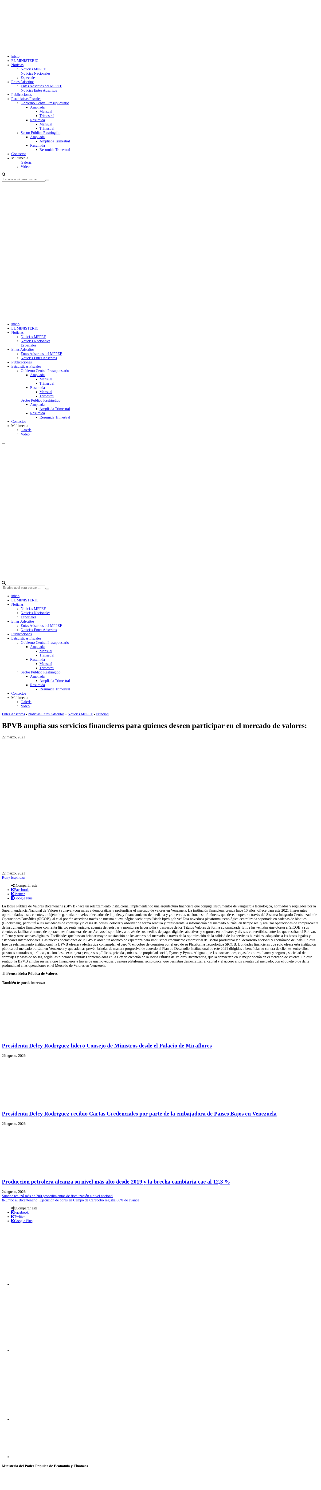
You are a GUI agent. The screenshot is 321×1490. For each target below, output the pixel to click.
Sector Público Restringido (40, 133)
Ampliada (37, 107)
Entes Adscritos (22, 82)
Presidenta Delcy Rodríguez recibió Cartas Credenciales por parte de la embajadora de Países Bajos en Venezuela (139, 1114)
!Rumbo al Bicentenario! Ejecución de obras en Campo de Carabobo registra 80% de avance (70, 1200)
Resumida (37, 120)
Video (25, 167)
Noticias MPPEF (33, 69)
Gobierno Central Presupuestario (45, 103)
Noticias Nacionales (35, 73)
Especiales (28, 78)
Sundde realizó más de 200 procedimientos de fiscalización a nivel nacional (57, 1196)
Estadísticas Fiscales (26, 99)
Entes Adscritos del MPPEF (41, 86)
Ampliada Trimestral (54, 141)
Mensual (45, 111)
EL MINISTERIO (25, 61)
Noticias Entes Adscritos (39, 90)
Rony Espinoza (13, 877)
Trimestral (46, 116)
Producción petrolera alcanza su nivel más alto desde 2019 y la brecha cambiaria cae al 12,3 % (116, 1182)
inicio (15, 56)
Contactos (18, 154)
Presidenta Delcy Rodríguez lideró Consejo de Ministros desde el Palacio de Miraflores (107, 1046)
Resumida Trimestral (54, 150)
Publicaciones (21, 95)
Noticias (17, 65)
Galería (26, 162)
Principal (102, 714)
